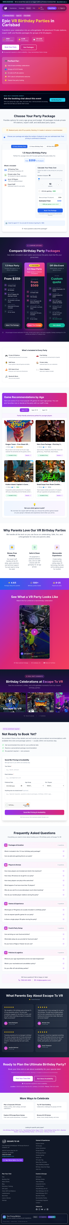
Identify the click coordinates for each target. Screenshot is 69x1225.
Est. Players (48, 782)
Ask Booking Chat (56, 100)
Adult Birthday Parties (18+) (52, 1132)
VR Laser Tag (39, 1162)
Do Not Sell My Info (22, 1221)
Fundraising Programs (42, 1202)
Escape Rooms (40, 1152)
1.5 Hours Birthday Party (19, 146)
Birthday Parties (40, 1181)
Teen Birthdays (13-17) (42, 1193)
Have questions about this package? (35, 228)
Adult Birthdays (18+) (42, 1195)
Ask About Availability (45, 1081)
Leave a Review (6, 1200)
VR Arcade (39, 1148)
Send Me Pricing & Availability (34, 814)
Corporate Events (40, 1186)
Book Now (5, 1197)
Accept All (51, 1217)
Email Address (9, 774)
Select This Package (12, 325)
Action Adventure (41, 1150)
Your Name (8, 766)
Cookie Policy (14, 1221)
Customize (43, 1217)
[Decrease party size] (42, 185)
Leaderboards (6, 1195)
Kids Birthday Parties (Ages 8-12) (12, 1132)
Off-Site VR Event (52, 146)
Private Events (40, 1188)
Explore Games (40, 1145)
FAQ (34, 8)
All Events (38, 1179)
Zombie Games (40, 1157)
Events (28, 8)
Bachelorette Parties (41, 1200)
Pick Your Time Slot (23, 1080)
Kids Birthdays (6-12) (41, 1190)
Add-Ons (38, 1171)
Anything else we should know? (16, 790)
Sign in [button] (61, 8)
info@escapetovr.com (44, 982)
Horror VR (38, 1159)
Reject (35, 1217)
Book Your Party (10, 47)
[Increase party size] (58, 185)
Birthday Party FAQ (49, 1133)
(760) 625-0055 (26, 982)
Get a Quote (57, 325)
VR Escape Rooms (41, 1155)
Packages (21, 8)
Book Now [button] (52, 8)
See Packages (28, 47)
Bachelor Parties (40, 1197)
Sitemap (4, 1202)
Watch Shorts (5, 1183)
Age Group (28, 782)
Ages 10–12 (35, 410)
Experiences (13, 8)
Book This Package (50, 210)
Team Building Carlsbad (42, 1166)
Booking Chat (5, 1181)
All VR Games (39, 1133)
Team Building (40, 1183)
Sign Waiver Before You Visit (13, 1162)
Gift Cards (5, 1190)
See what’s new (62, 2)
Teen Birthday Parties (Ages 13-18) (33, 1132)
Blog (3, 1186)
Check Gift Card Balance (9, 1193)
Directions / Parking (7, 1188)
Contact (38, 1204)
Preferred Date (9, 782)
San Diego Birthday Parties (26, 1133)
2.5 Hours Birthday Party (36, 146)
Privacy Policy (6, 1221)
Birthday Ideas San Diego (43, 1169)
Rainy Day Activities (41, 1164)
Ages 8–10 (24, 410)
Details (28, 456)
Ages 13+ (44, 410)
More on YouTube (50, 663)
